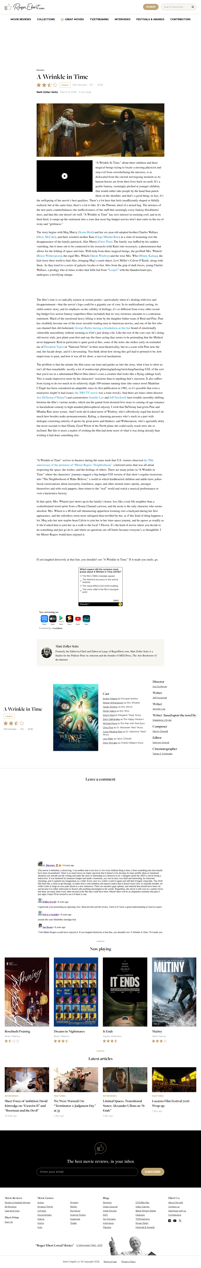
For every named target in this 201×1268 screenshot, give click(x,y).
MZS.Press (125, 655)
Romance (75, 1211)
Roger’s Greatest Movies (17, 1202)
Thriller (73, 1223)
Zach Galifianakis (111, 719)
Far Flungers (109, 1219)
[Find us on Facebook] (169, 1220)
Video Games (142, 1206)
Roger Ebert (142, 1223)
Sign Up (9, 1222)
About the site (175, 1202)
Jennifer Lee (96, 397)
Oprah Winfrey (100, 256)
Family (65, 85)
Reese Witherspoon (49, 256)
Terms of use (110, 1261)
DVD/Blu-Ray (142, 1202)
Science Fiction (78, 1215)
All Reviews (10, 1206)
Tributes (107, 1227)
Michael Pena (110, 723)
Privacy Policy (128, 1261)
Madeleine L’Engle (162, 720)
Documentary (44, 1215)
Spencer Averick (161, 742)
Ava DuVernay (45, 397)
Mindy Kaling (148, 256)
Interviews (123, 19)
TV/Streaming (99, 19)
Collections (46, 19)
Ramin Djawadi (160, 731)
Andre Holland (110, 698)
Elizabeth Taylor (54, 347)
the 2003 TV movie (86, 393)
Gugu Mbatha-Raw (107, 237)
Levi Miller (108, 738)
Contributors (180, 19)
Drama (40, 1219)
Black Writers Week (146, 1211)
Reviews (40, 70)
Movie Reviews (21, 19)
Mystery (74, 1202)
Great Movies (74, 19)
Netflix (73, 1206)
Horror (40, 1223)
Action (40, 1202)
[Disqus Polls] (100, 823)
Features (140, 1215)
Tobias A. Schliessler (163, 753)
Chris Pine (105, 241)
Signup (151, 6)
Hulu (39, 1227)
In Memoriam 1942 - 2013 (89, 1245)
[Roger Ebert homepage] (24, 7)
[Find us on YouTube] (174, 1221)
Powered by (45, 628)
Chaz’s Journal (110, 1206)
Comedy (41, 1211)
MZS (105, 1215)
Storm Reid (86, 232)
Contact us (174, 1206)
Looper (113, 270)
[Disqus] (100, 897)
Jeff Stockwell (117, 397)
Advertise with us (177, 1211)
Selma (60, 397)
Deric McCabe (46, 237)
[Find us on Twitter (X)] (180, 1220)
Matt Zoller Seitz (47, 92)
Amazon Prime (45, 1206)
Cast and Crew (12, 1211)
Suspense (75, 1219)
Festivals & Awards (150, 19)
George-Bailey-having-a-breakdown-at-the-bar (102, 328)
